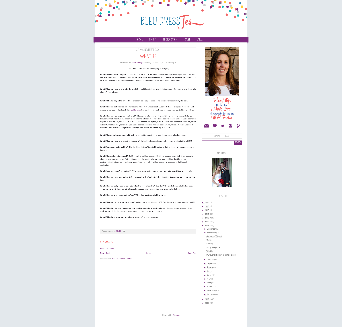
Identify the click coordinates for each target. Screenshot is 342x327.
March (210, 286)
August (210, 267)
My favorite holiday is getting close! (221, 254)
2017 (207, 210)
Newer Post (105, 253)
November (211, 232)
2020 (207, 202)
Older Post (191, 253)
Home (140, 39)
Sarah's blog (136, 62)
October (210, 259)
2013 (207, 217)
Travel (187, 39)
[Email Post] (123, 231)
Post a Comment (107, 248)
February (211, 290)
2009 (207, 303)
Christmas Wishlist (214, 236)
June (209, 275)
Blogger (176, 315)
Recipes (153, 39)
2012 (207, 221)
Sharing (209, 243)
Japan (200, 39)
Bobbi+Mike (136, 110)
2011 (207, 225)
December (211, 228)
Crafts (208, 239)
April (209, 282)
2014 (207, 213)
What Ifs (209, 251)
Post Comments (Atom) (122, 258)
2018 (207, 206)
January (210, 294)
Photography (170, 39)
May (209, 278)
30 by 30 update (213, 247)
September (212, 263)
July (209, 271)
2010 (207, 299)
